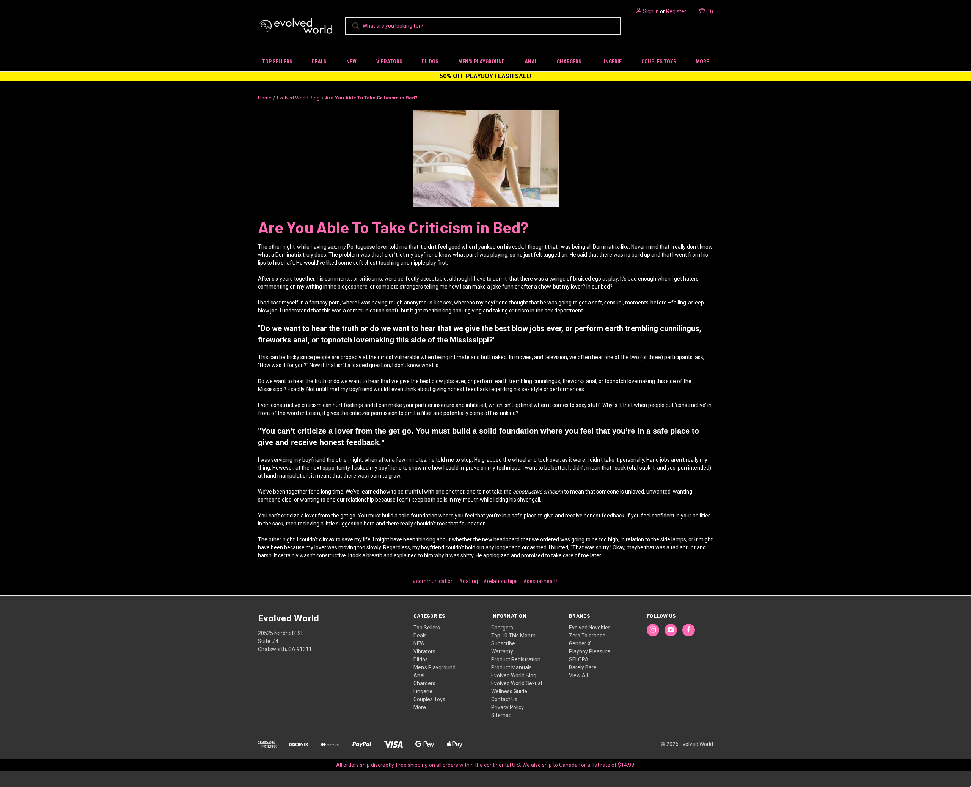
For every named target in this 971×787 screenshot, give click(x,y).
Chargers (569, 61)
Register (676, 11)
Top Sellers (277, 61)
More (702, 61)
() (709, 11)
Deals (319, 61)
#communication (433, 581)
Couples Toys (658, 61)
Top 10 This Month (513, 635)
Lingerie (611, 61)
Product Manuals (511, 667)
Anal (531, 61)
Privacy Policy (507, 707)
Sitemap (501, 715)
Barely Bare (583, 667)
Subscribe (503, 643)
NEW (351, 61)
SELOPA (579, 659)
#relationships (500, 581)
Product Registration (515, 659)
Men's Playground (481, 61)
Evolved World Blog (513, 675)
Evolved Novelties (590, 628)
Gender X (580, 643)
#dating (468, 581)
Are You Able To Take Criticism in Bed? (393, 227)
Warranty (502, 651)
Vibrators (389, 61)
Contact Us (504, 699)
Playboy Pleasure (589, 651)
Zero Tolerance (587, 635)
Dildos (430, 61)
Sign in (651, 11)
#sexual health (541, 581)
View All (578, 675)
